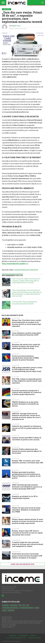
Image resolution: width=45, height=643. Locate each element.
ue (24, 605)
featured (13, 605)
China (37, 607)
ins (28, 605)
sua (20, 605)
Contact (33, 635)
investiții (11, 610)
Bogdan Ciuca (15, 26)
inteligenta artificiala (10, 607)
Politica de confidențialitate (16, 638)
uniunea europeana (26, 607)
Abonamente (23, 635)
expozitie (34, 270)
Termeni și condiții (34, 638)
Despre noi (13, 635)
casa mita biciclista (22, 270)
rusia (4, 610)
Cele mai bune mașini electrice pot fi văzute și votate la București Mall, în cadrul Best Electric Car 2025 (26, 281)
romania (5, 605)
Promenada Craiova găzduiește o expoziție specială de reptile (24, 303)
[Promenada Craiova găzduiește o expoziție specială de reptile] (6, 305)
